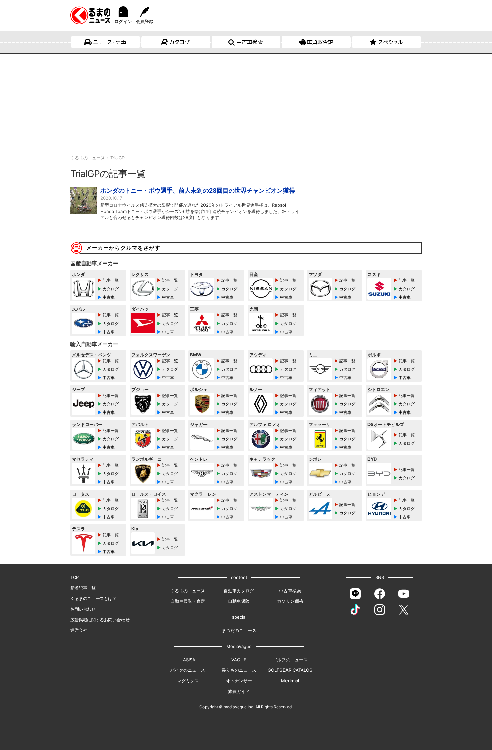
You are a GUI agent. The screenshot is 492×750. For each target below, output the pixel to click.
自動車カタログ (239, 590)
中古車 (109, 297)
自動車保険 (239, 601)
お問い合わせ (83, 609)
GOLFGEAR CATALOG (290, 670)
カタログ (179, 42)
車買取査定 (320, 42)
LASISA (187, 659)
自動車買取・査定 (187, 601)
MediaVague (239, 646)
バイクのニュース (187, 670)
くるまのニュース (187, 590)
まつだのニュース (239, 630)
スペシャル (390, 42)
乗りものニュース (239, 670)
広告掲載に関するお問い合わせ (99, 619)
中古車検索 (249, 42)
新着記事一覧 (83, 588)
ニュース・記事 (109, 42)
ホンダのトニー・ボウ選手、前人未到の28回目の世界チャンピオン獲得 (197, 190)
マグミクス (188, 680)
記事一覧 (111, 280)
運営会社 (78, 630)
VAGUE (238, 659)
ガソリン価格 (290, 601)
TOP (74, 577)
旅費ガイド (239, 691)
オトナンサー (239, 680)
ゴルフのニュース (290, 659)
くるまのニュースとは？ (93, 598)
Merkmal (290, 680)
